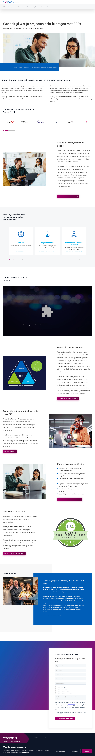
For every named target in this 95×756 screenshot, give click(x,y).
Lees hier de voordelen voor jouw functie (69, 499)
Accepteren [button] (87, 751)
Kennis (43, 7)
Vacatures (50, 7)
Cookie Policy (25, 752)
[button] (5, 130)
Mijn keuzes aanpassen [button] (60, 751)
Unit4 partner (11, 7)
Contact (58, 7)
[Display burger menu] (91, 2)
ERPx (4, 7)
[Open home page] (7, 2)
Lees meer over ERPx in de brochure (68, 196)
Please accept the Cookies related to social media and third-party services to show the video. (47, 325)
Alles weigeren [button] (75, 751)
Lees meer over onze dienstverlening (13, 553)
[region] (47, 122)
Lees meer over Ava (9, 451)
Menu (36, 737)
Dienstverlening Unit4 (32, 7)
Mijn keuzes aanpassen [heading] (14, 747)
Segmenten (21, 7)
